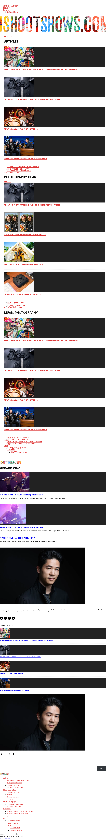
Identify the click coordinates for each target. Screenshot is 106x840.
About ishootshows (16, 447)
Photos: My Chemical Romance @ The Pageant (21, 495)
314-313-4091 (11, 11)
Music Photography (13, 308)
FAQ (9, 444)
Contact (6, 10)
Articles (8, 37)
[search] (17, 834)
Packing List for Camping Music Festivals (23, 264)
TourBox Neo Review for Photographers (23, 294)
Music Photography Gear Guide (21, 443)
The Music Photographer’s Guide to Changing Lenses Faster (32, 99)
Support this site (15, 448)
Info (6, 446)
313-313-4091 (16, 451)
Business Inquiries (13, 12)
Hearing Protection (16, 305)
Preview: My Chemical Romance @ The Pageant (22, 527)
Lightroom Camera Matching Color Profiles (25, 235)
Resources (9, 440)
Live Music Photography (18, 438)
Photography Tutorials (18, 168)
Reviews (11, 304)
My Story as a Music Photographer (21, 129)
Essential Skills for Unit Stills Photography (25, 159)
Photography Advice (16, 169)
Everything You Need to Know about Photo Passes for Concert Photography (41, 69)
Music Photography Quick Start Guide (24, 442)
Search (2, 765)
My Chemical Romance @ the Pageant (17, 538)
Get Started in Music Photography (23, 167)
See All (7, 46)
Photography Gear (12, 172)
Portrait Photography (17, 439)
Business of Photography (15, 787)
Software (10, 799)
